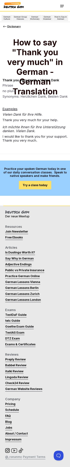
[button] (62, 6)
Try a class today (35, 185)
